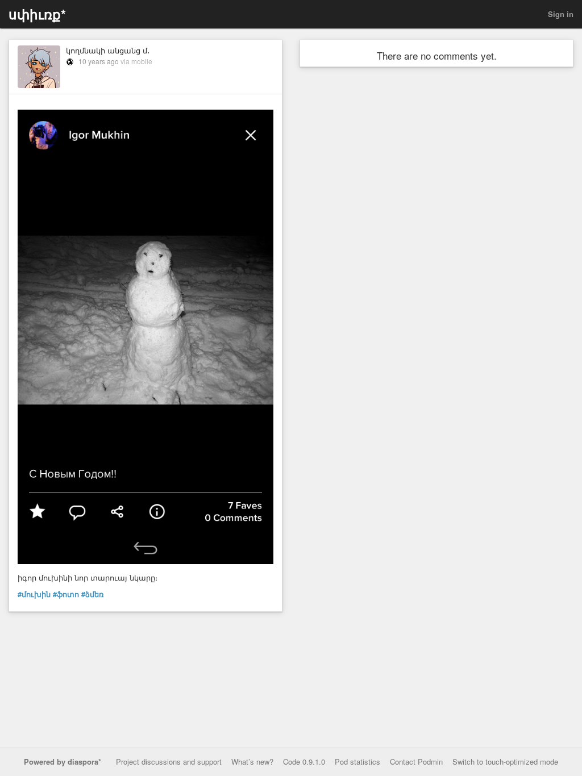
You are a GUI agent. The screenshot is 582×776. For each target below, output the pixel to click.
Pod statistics (357, 761)
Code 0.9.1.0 (304, 761)
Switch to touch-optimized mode (505, 761)
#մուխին (34, 594)
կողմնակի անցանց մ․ (107, 50)
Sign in (560, 14)
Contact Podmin (416, 761)
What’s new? (252, 761)
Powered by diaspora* (62, 761)
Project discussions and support (169, 761)
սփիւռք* (37, 14)
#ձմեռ (92, 594)
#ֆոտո (66, 594)
